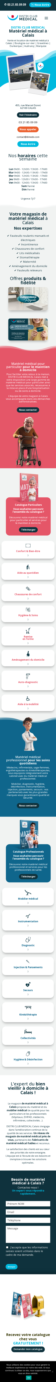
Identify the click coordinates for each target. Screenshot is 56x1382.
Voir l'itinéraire (28, 114)
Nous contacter (28, 409)
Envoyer (11, 1266)
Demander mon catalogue (28, 1349)
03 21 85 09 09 (16, 4)
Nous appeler (28, 129)
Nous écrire (41, 4)
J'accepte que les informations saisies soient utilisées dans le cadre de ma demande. (27, 1251)
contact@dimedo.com (28, 137)
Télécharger (28, 529)
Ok (28, 1378)
